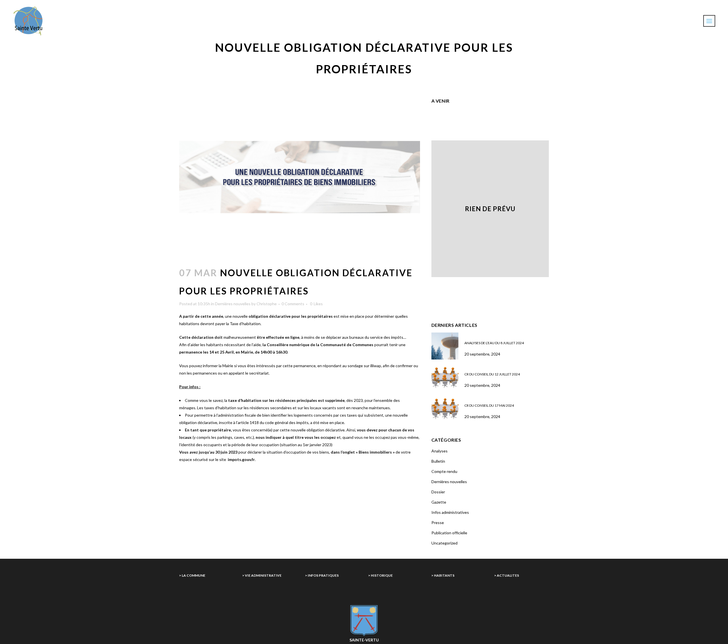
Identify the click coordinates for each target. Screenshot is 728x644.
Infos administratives (450, 512)
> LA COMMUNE (192, 575)
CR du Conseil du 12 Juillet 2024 (492, 374)
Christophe (267, 303)
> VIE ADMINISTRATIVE (262, 575)
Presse (437, 522)
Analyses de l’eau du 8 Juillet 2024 (494, 343)
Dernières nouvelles (233, 303)
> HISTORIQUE (380, 575)
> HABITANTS (442, 575)
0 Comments (293, 303)
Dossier (438, 491)
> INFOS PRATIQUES (322, 575)
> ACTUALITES (506, 575)
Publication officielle (449, 532)
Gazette (438, 502)
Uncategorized (444, 543)
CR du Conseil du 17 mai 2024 (489, 405)
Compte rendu (444, 471)
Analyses (439, 450)
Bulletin (438, 461)
